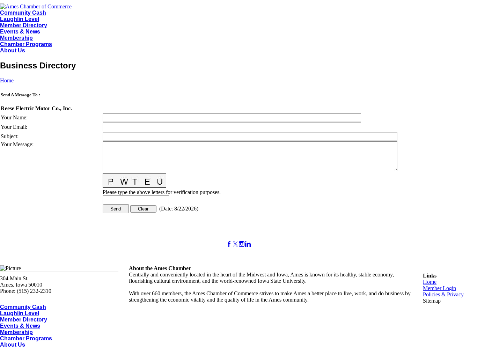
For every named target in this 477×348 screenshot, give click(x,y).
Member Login (439, 288)
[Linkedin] (248, 244)
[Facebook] (229, 244)
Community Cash (23, 13)
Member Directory (23, 25)
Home (7, 80)
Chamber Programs (26, 44)
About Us (12, 50)
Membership (16, 38)
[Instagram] (241, 244)
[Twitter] (235, 244)
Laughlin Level (19, 19)
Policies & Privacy (443, 294)
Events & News (20, 32)
